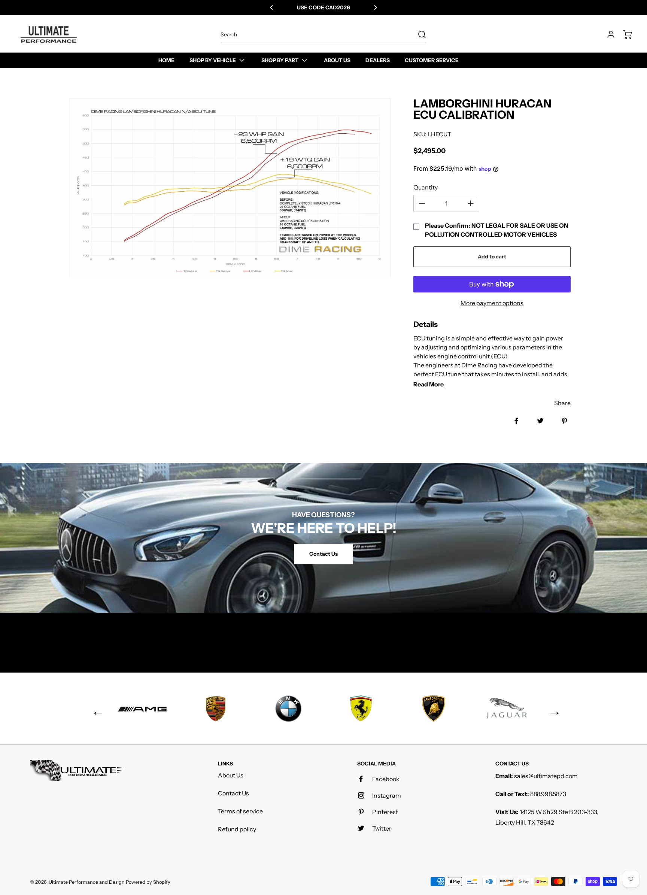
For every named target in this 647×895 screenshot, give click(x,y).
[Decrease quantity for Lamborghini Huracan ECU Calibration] (422, 203)
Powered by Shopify (148, 882)
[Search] (418, 34)
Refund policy (237, 829)
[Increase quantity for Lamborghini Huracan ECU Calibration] (470, 203)
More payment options (492, 303)
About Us (230, 775)
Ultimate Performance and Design (87, 882)
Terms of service (240, 811)
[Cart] (624, 34)
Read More (428, 384)
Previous (95, 708)
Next (552, 708)
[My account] (607, 34)
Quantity (425, 187)
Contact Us (233, 793)
